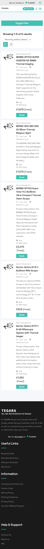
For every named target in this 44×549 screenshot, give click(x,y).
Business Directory (9, 458)
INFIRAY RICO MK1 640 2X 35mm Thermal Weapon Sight (27, 129)
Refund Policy (7, 493)
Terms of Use (7, 488)
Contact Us (6, 535)
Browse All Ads (7, 453)
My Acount (6, 467)
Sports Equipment (23, 54)
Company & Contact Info (12, 484)
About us (5, 539)
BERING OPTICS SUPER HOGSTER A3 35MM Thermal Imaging (27, 60)
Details (21, 115)
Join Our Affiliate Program (12, 506)
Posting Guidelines (9, 497)
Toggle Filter (22, 23)
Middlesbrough (22, 70)
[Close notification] (40, 2)
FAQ (2, 543)
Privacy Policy (7, 501)
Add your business (9, 462)
